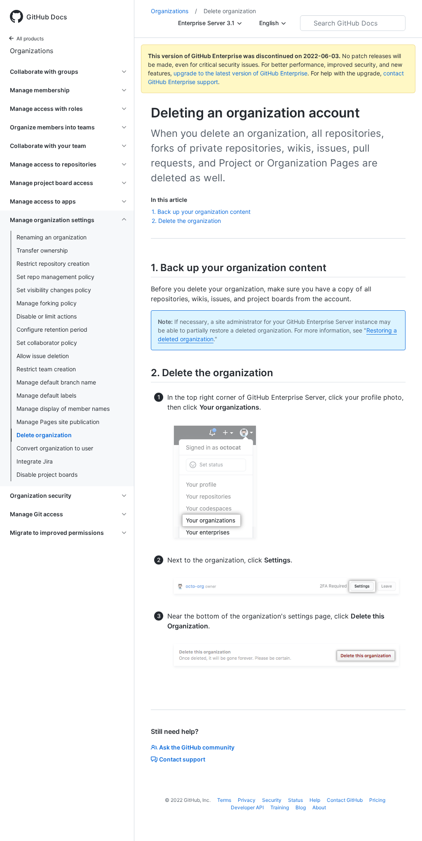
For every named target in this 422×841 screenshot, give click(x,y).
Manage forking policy (46, 303)
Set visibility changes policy (53, 289)
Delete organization (44, 434)
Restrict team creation (46, 368)
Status (295, 800)
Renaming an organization (51, 237)
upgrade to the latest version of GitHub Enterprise (240, 73)
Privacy (247, 800)
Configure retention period (51, 329)
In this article (169, 199)
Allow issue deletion (42, 355)
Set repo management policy (55, 276)
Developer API (247, 807)
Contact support (182, 759)
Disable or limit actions (46, 316)
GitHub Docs (46, 17)
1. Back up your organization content (201, 211)
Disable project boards (46, 474)
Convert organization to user (54, 448)
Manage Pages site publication (57, 421)
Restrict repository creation (52, 263)
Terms (224, 800)
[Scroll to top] (404, 823)
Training (279, 807)
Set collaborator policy (46, 342)
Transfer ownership (42, 250)
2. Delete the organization (186, 220)
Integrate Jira (34, 461)
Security (271, 800)
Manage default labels (46, 395)
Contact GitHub (345, 800)
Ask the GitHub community (196, 747)
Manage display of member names (63, 408)
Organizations (31, 51)
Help (314, 800)
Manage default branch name (56, 382)
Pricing (377, 800)
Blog (300, 807)
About (319, 807)
